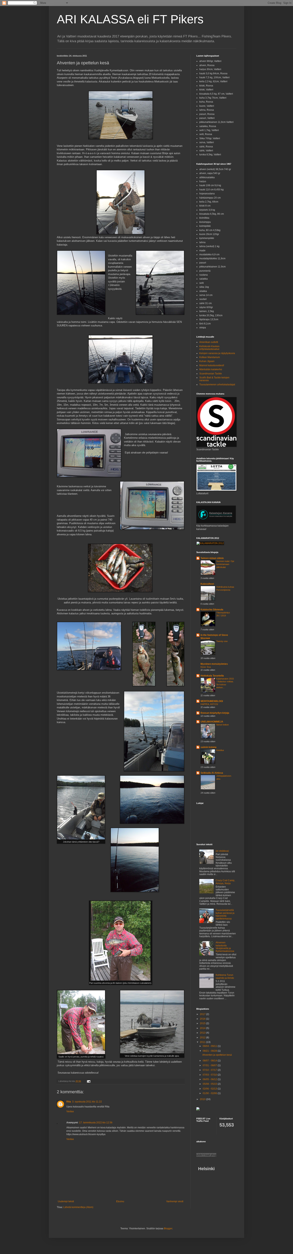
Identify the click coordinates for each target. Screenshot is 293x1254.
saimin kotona (208, 747)
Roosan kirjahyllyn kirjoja (215, 713)
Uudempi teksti (66, 1201)
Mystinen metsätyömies (214, 664)
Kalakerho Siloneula (212, 609)
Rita (68, 1101)
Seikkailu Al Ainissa (212, 772)
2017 (203, 1014)
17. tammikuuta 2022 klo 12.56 (95, 1122)
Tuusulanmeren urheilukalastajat (217, 384)
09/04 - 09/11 (210, 1046)
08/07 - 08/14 (210, 1060)
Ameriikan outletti (208, 342)
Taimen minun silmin (212, 558)
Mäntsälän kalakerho (210, 369)
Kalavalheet (207, 583)
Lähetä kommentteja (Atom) (78, 1207)
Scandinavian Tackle (210, 373)
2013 (203, 1032)
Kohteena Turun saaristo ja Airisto (225, 976)
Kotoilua (220, 750)
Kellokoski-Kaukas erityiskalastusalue (209, 347)
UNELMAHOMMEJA (212, 721)
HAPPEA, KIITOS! (209, 704)
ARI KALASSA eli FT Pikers (130, 19)
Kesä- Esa (206, 667)
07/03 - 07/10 (210, 1074)
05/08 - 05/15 (210, 1084)
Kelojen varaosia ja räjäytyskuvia (217, 353)
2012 (203, 1037)
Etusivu (120, 1201)
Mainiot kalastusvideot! (211, 365)
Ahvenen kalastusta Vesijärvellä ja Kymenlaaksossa (225, 946)
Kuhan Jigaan (206, 361)
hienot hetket (222, 724)
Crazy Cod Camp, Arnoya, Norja (225, 882)
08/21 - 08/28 (210, 1050)
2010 (203, 1099)
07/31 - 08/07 (210, 1065)
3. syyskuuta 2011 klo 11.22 (87, 1101)
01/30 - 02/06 (210, 1093)
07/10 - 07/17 (210, 1070)
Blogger (168, 1228)
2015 (203, 1023)
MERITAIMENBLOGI (212, 701)
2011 (203, 1042)
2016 (203, 1018)
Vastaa (70, 1111)
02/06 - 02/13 (210, 1088)
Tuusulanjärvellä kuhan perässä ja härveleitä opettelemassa (225, 914)
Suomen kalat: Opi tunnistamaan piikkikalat (225, 564)
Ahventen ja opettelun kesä (217, 1054)
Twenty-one (222, 641)
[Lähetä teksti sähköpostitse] (88, 1081)
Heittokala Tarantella (212, 675)
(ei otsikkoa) (222, 851)
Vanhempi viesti (174, 1201)
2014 (203, 1028)
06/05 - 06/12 (210, 1079)
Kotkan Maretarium (209, 357)
